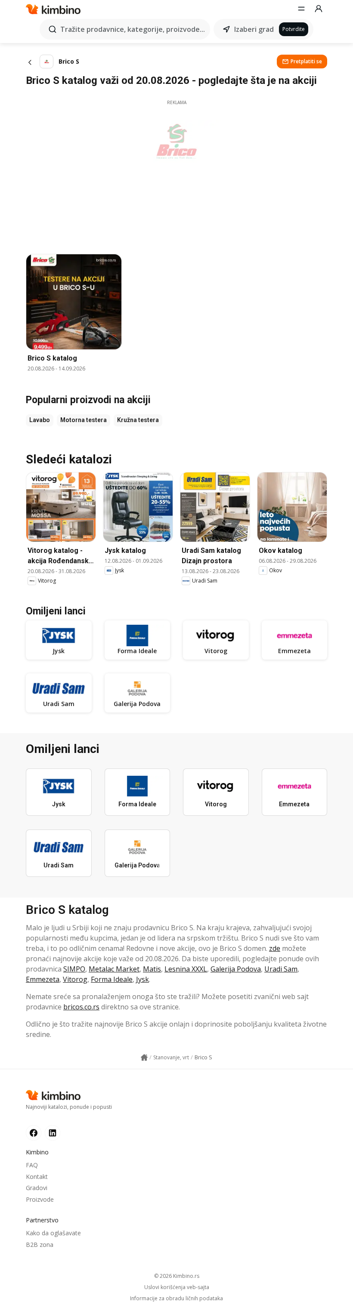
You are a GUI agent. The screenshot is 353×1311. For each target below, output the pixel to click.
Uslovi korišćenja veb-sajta (176, 1287)
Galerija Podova (236, 969)
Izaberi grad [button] (254, 29)
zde (274, 948)
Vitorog (75, 979)
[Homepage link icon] (144, 1057)
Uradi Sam (280, 969)
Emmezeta (42, 979)
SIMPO (74, 969)
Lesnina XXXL (185, 969)
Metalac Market (114, 969)
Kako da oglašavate (53, 1233)
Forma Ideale (112, 979)
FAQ (32, 1165)
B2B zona (39, 1244)
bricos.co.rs (81, 1007)
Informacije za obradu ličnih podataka (176, 1298)
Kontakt (37, 1176)
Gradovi (36, 1188)
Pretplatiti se (306, 61)
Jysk (142, 979)
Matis (152, 969)
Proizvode (40, 1199)
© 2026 (176, 1276)
